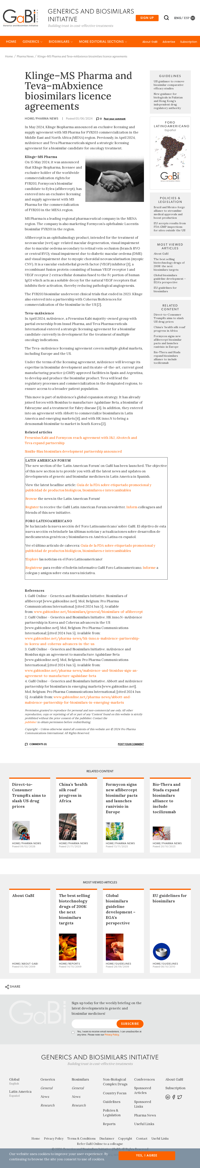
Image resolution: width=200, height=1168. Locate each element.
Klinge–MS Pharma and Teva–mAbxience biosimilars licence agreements (82, 56)
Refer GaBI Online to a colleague (100, 1144)
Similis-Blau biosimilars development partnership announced (73, 451)
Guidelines (111, 1102)
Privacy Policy (112, 1035)
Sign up (147, 17)
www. (29, 638)
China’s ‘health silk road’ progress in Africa (170, 328)
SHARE (15, 986)
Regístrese (33, 567)
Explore (32, 559)
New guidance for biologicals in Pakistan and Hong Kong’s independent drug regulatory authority (168, 101)
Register (32, 507)
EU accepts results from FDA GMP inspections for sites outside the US (170, 226)
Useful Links (144, 1124)
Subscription (188, 42)
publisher (31, 722)
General (46, 1088)
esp (186, 18)
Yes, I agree (146, 1155)
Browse (31, 498)
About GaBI (149, 42)
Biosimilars (59, 41)
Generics (31, 41)
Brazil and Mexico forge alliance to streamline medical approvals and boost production (169, 212)
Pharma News (25, 56)
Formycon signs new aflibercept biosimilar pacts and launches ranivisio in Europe (168, 341)
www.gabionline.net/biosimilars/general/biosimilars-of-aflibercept (88, 612)
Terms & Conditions (81, 1138)
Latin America (20, 1093)
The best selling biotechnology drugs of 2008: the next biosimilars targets (169, 264)
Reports (109, 1124)
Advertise (168, 42)
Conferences (144, 1079)
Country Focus (114, 1093)
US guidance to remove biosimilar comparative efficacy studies (169, 85)
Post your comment (115, 119)
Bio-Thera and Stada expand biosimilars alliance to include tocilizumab (167, 357)
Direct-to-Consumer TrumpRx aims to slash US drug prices (169, 318)
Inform (131, 507)
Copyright (125, 1138)
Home (11, 41)
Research (47, 1105)
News (44, 1096)
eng (177, 18)
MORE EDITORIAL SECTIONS (102, 41)
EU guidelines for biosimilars (165, 289)
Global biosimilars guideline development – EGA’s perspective (170, 278)
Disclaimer (106, 1138)
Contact (141, 1138)
